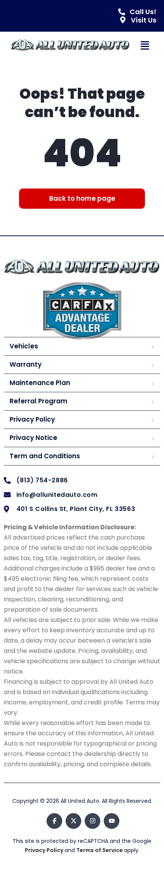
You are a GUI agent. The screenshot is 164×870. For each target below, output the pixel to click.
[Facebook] (54, 821)
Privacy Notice (33, 437)
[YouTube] (111, 821)
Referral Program (39, 401)
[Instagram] (92, 821)
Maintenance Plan (40, 382)
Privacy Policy (32, 419)
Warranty (26, 364)
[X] (73, 821)
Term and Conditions (45, 456)
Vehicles (24, 346)
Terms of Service (100, 850)
